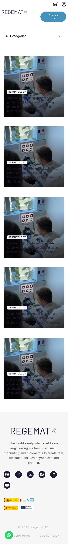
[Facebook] (42, 474)
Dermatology (17, 92)
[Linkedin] (53, 474)
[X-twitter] (30, 474)
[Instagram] (18, 474)
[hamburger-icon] (34, 12)
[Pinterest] (7, 474)
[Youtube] (7, 485)
